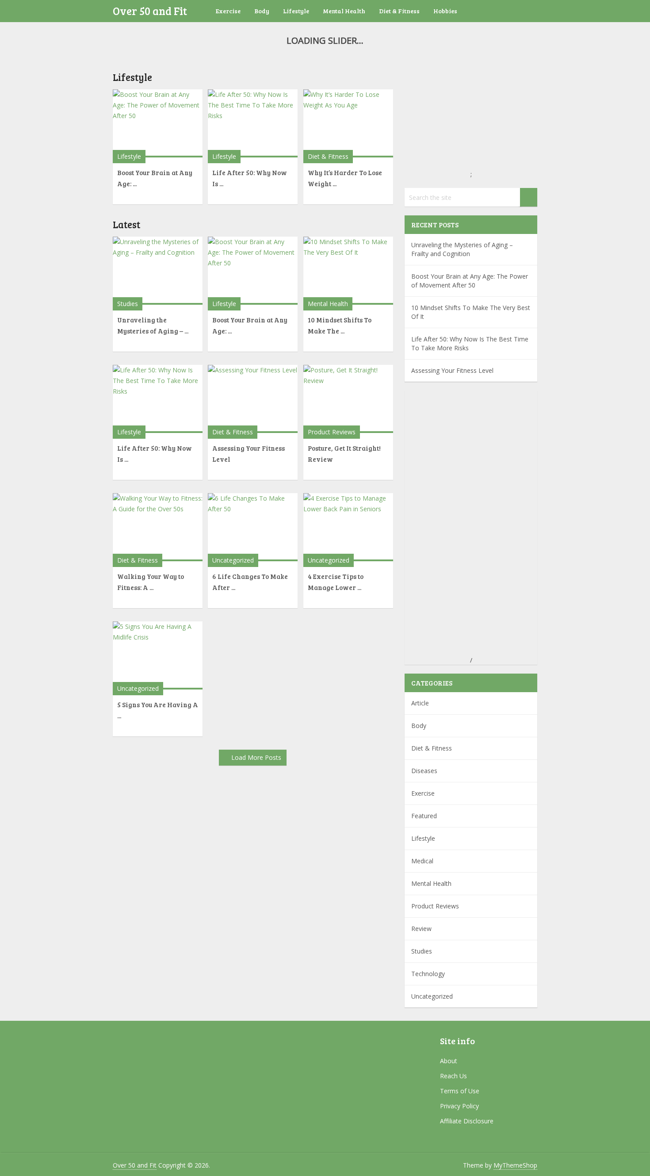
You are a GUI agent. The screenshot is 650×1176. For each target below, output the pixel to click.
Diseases (424, 770)
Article (420, 703)
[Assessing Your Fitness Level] (253, 399)
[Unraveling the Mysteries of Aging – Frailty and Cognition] (158, 271)
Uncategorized (233, 560)
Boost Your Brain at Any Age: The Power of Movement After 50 (469, 280)
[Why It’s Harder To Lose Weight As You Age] (348, 123)
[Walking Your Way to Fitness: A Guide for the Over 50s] (158, 527)
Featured (424, 816)
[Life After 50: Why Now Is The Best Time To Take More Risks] (253, 123)
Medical (422, 861)
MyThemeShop (515, 1165)
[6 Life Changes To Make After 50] (253, 527)
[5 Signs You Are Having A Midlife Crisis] (158, 655)
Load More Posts (256, 757)
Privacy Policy (459, 1106)
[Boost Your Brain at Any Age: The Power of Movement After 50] (158, 123)
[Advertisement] (471, 523)
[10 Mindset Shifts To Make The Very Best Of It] (348, 271)
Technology (428, 973)
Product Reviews (332, 432)
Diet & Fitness (399, 11)
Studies (127, 303)
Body (261, 11)
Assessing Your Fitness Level (452, 370)
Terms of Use (459, 1091)
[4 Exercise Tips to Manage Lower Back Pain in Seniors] (348, 527)
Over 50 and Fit (150, 11)
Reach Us (453, 1076)
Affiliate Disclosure (466, 1121)
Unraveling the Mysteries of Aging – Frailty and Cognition (462, 249)
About (448, 1061)
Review (421, 928)
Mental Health (344, 11)
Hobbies (445, 11)
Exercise (228, 11)
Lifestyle (296, 11)
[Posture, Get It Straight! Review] (348, 399)
